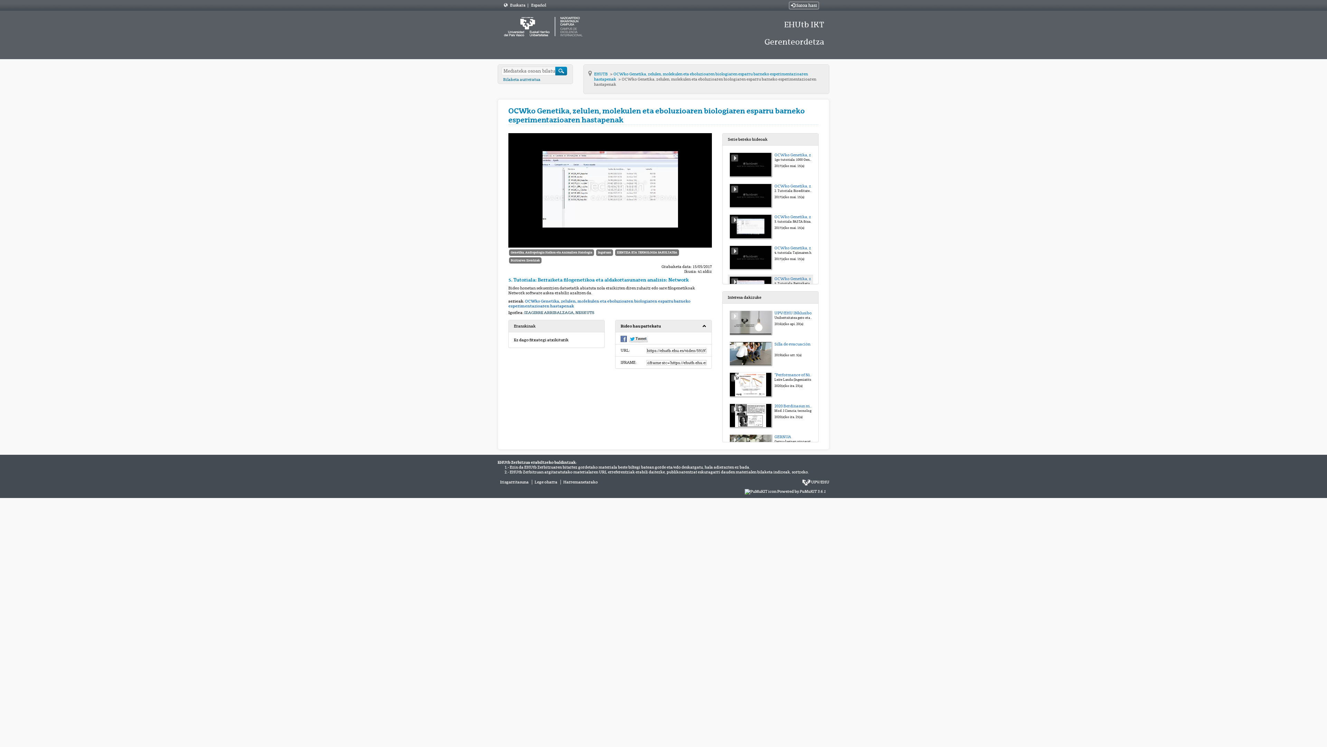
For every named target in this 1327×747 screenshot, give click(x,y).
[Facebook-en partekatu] (624, 338)
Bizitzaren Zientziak (525, 260)
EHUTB (601, 74)
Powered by (801, 491)
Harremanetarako (580, 482)
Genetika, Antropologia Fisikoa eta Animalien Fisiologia (551, 252)
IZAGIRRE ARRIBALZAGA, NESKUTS (559, 312)
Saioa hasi (806, 5)
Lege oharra (546, 482)
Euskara (518, 5)
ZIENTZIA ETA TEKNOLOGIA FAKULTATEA (647, 252)
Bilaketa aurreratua (521, 79)
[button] (663, 326)
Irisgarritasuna (514, 482)
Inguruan (604, 252)
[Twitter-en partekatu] (638, 338)
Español (538, 5)
